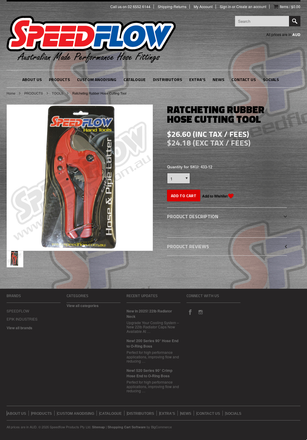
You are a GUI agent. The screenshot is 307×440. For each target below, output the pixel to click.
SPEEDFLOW (18, 310)
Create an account (251, 7)
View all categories (83, 305)
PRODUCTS (33, 93)
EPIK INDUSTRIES (22, 318)
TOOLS (57, 93)
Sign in (225, 7)
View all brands (19, 327)
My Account (203, 7)
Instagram (200, 311)
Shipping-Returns (172, 7)
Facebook (190, 311)
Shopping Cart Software (127, 427)
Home (11, 93)
